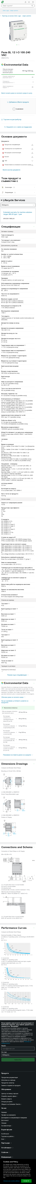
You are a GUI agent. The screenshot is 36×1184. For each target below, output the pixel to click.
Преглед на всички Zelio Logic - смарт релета (16, 16)
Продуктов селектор (7, 1083)
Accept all (26, 1180)
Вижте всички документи (11, 170)
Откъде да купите (6, 1101)
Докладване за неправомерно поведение (14, 1117)
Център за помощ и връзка (9, 1093)
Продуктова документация (9, 1077)
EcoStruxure (5, 1134)
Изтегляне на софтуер (8, 1080)
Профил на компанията (8, 1115)
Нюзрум (3, 1123)
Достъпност (5, 1120)
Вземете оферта (6, 1099)
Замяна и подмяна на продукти (10, 1085)
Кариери (4, 1112)
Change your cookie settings (11, 1180)
